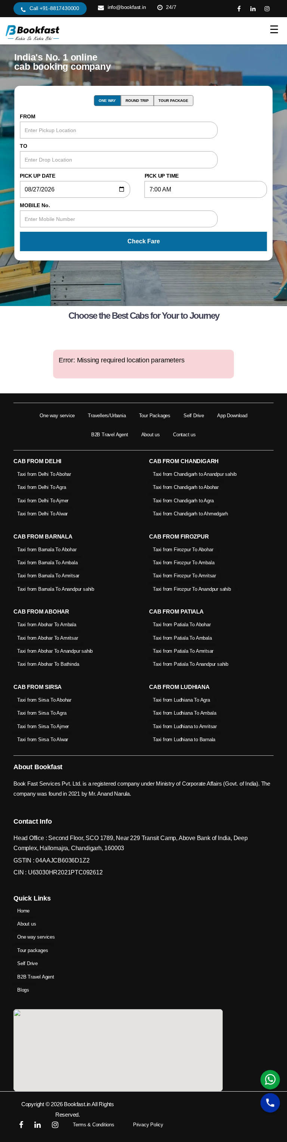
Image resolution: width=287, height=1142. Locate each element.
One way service (57, 415)
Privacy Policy (148, 1124)
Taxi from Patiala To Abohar (182, 624)
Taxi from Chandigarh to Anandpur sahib (194, 474)
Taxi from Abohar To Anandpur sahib (55, 651)
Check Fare (143, 241)
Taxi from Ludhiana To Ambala (184, 713)
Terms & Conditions (93, 1124)
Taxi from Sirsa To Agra (41, 713)
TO (23, 146)
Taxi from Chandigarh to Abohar (186, 487)
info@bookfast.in (127, 7)
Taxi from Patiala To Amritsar (183, 651)
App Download (232, 415)
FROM (27, 116)
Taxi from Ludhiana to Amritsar (185, 726)
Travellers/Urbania (107, 415)
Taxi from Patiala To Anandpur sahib (190, 664)
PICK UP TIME (162, 176)
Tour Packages (154, 415)
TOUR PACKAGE (173, 101)
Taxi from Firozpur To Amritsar (184, 575)
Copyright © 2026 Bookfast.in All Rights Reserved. (67, 1109)
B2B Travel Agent (109, 434)
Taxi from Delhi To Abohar (44, 474)
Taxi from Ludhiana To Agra (181, 700)
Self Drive (193, 415)
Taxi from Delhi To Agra (41, 487)
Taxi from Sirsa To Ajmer (43, 726)
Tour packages (32, 950)
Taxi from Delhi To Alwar (42, 514)
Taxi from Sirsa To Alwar (42, 739)
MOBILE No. (35, 205)
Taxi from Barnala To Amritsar (48, 575)
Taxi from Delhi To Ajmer (42, 500)
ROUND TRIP (137, 101)
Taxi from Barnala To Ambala (47, 562)
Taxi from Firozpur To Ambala (183, 562)
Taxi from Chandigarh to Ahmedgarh (190, 514)
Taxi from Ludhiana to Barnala (184, 739)
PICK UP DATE (37, 176)
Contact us (184, 434)
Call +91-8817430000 (54, 8)
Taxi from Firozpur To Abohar (183, 549)
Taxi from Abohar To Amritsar (47, 638)
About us (150, 434)
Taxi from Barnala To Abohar (47, 549)
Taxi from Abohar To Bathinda (48, 664)
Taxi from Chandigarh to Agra (183, 500)
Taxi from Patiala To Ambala (182, 638)
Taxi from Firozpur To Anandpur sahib (192, 589)
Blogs (23, 990)
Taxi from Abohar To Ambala (46, 624)
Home (23, 911)
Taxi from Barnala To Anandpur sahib (55, 589)
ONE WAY (107, 101)
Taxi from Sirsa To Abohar (44, 700)
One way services (36, 937)
